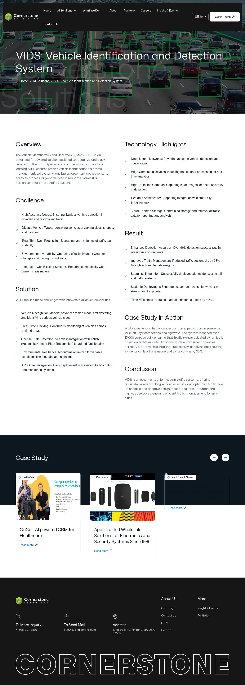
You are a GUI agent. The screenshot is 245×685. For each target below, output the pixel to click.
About (113, 10)
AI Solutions (65, 10)
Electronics (102, 477)
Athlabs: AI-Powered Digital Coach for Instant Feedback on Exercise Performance (196, 492)
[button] (214, 457)
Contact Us (50, 24)
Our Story (167, 608)
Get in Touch (223, 16)
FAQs (164, 623)
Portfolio (129, 10)
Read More (27, 544)
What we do (91, 10)
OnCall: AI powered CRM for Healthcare (47, 532)
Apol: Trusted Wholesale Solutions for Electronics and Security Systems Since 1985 (122, 535)
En (201, 17)
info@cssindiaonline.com (80, 629)
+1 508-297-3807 (26, 629)
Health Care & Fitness (182, 477)
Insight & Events (167, 10)
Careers (146, 10)
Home (47, 10)
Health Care (28, 477)
